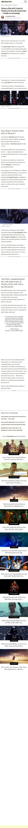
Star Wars (15, 5)
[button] (26, 2)
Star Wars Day (15, 144)
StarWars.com (13, 137)
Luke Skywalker (18, 232)
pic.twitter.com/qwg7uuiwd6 (14, 326)
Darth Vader (7, 46)
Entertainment (8, 5)
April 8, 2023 (19, 330)
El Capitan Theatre (12, 177)
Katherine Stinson (10, 16)
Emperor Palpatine (10, 237)
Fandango (8, 164)
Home (2, 5)
